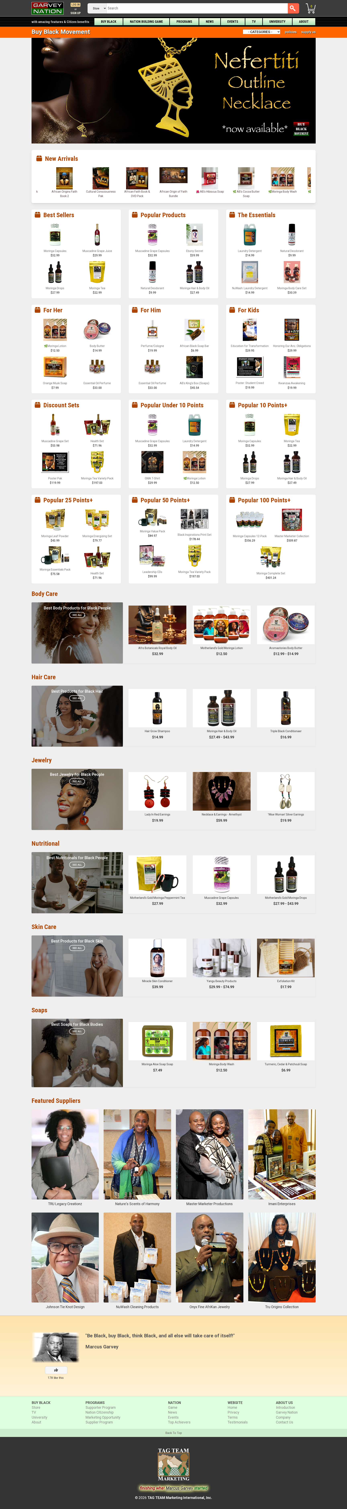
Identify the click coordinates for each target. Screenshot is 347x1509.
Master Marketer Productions (209, 1204)
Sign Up (75, 13)
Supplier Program (99, 1422)
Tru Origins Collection (282, 1307)
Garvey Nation (287, 1412)
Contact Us (284, 1422)
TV (254, 22)
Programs (184, 22)
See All (77, 615)
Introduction (285, 1408)
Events (232, 22)
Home (232, 1408)
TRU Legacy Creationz (65, 1204)
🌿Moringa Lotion (210, 191)
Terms (233, 1417)
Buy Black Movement (61, 31)
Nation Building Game (146, 22)
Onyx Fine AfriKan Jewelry (210, 1307)
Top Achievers (179, 1422)
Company (283, 1417)
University (277, 22)
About (304, 22)
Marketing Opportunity (103, 1417)
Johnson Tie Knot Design (65, 1307)
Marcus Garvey (101, 1347)
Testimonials (238, 1422)
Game (172, 1408)
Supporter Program (101, 1408)
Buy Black (108, 22)
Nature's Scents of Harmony (137, 1204)
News (210, 22)
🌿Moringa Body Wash (173, 191)
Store (36, 1408)
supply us (308, 32)
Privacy (233, 1412)
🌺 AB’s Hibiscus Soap (101, 191)
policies (291, 32)
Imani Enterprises (282, 1204)
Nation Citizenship (100, 1412)
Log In (75, 4)
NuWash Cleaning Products (137, 1307)
